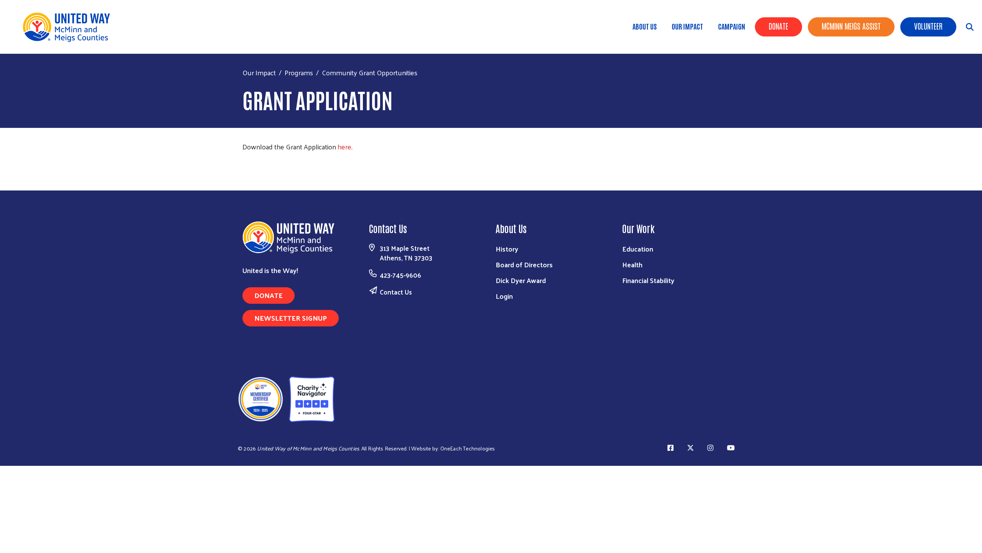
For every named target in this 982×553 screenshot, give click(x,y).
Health (632, 264)
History (507, 249)
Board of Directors (524, 264)
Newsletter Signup (290, 317)
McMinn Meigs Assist (851, 26)
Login (504, 296)
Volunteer (928, 26)
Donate (778, 26)
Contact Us (396, 292)
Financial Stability (648, 280)
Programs (299, 72)
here (344, 146)
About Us (645, 26)
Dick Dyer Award (521, 280)
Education (637, 249)
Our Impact (687, 26)
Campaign (731, 26)
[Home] (69, 27)
